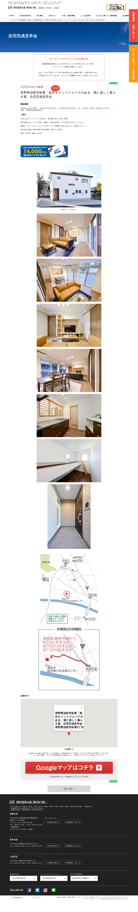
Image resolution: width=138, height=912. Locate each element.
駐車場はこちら (72, 822)
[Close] (81, 707)
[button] (69, 734)
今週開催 (55, 88)
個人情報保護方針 (17, 897)
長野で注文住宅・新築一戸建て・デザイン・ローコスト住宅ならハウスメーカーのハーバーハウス (86, 897)
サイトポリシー (37, 897)
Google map (52, 822)
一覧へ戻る (69, 789)
